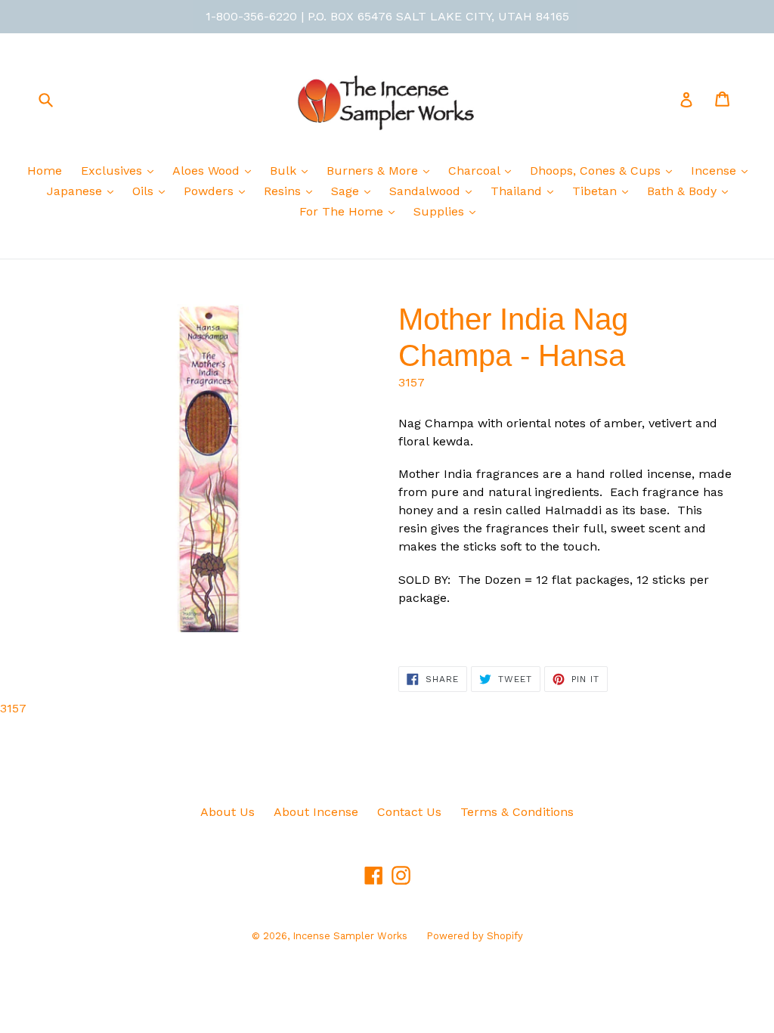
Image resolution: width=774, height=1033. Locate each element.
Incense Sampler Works (350, 935)
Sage (347, 191)
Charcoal (475, 170)
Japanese (76, 191)
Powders (210, 191)
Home (44, 170)
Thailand (518, 191)
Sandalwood (426, 191)
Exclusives (113, 170)
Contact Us (409, 812)
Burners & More (374, 170)
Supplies (440, 211)
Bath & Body (683, 191)
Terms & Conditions (517, 812)
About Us (227, 812)
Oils (144, 191)
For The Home (343, 211)
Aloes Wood (207, 170)
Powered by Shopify (474, 935)
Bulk (285, 170)
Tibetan (596, 191)
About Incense (316, 812)
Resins (284, 191)
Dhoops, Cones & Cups (597, 170)
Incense (715, 170)
